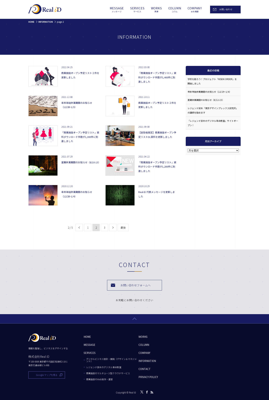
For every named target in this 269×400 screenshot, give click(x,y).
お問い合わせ (225, 9)
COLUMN (174, 9)
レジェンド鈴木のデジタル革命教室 (103, 367)
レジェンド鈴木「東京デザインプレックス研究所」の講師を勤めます (213, 110)
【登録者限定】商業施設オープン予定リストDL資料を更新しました (157, 134)
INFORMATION (147, 361)
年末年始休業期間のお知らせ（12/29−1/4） (209, 91)
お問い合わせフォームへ (135, 285)
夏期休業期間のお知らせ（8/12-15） (206, 99)
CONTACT (145, 369)
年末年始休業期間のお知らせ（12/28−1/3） (76, 105)
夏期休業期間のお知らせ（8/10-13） (80, 162)
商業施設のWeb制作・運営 (99, 379)
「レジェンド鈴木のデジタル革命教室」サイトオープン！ (213, 123)
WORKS (156, 9)
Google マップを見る (46, 374)
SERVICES (137, 9)
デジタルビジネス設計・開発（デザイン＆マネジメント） (111, 360)
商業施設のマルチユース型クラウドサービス (108, 373)
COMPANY (195, 9)
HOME (87, 336)
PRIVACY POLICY (148, 377)
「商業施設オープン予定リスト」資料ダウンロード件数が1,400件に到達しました (157, 77)
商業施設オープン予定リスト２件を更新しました (80, 75)
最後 (123, 227)
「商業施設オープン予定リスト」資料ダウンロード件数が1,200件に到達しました (157, 167)
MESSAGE (117, 9)
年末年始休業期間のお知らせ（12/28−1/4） (76, 194)
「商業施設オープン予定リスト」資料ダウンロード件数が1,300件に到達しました (80, 137)
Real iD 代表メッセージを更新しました (156, 194)
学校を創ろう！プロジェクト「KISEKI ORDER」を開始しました (212, 81)
